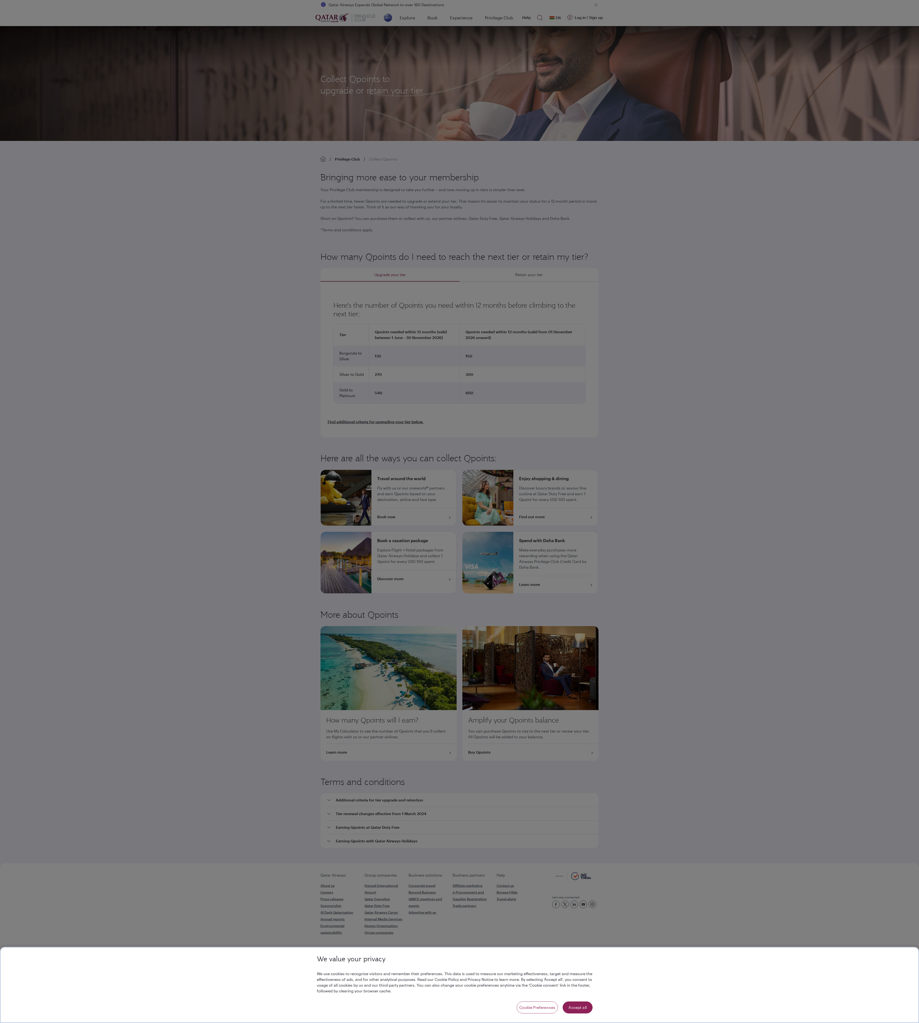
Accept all (577, 1007)
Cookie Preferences (537, 1007)
